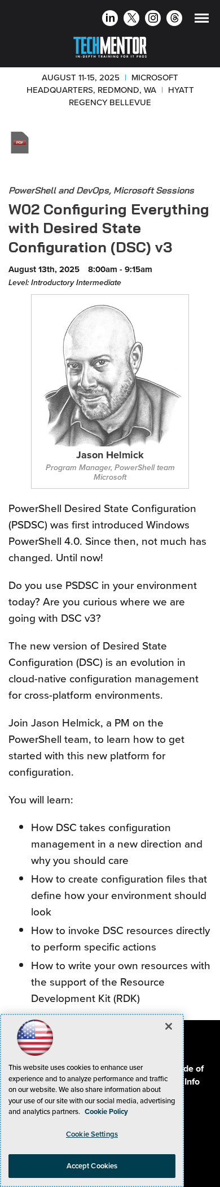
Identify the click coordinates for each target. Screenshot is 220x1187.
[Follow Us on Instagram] (153, 19)
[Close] (168, 1026)
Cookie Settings (92, 1134)
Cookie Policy (106, 1111)
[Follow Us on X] (132, 19)
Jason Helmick (110, 456)
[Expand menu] (202, 21)
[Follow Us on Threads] (174, 19)
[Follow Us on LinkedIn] (110, 19)
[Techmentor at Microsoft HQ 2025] (110, 45)
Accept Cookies (92, 1165)
